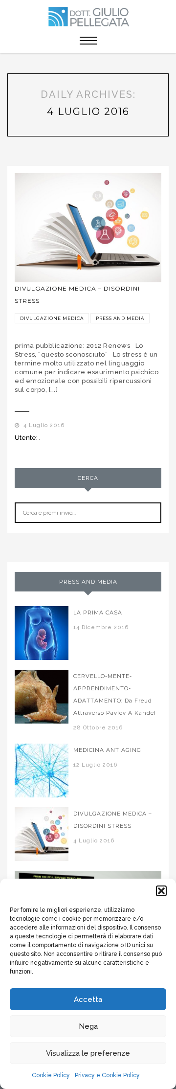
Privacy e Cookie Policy (107, 1075)
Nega (88, 1026)
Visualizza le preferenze (88, 1053)
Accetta (88, 999)
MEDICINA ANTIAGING (107, 750)
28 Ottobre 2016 (98, 728)
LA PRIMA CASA (97, 612)
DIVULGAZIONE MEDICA (52, 318)
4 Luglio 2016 (42, 425)
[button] (161, 891)
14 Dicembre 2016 (101, 627)
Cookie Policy (51, 1075)
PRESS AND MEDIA (120, 318)
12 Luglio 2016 (95, 765)
